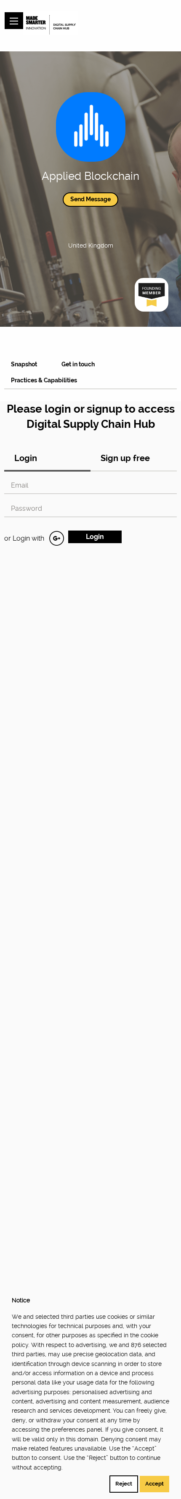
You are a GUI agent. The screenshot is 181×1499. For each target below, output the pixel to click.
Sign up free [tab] (125, 458)
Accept (154, 1483)
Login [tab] (25, 458)
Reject (123, 1483)
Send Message (90, 199)
